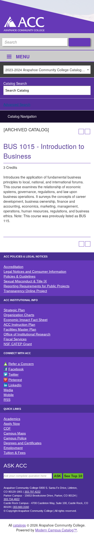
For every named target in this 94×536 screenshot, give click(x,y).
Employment (13, 448)
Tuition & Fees (15, 453)
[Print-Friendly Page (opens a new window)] (81, 131)
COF (7, 428)
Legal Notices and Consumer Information (35, 271)
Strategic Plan (14, 310)
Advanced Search (16, 104)
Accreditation (13, 267)
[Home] (24, 23)
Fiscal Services (15, 339)
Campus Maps (15, 433)
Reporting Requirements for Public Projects (36, 286)
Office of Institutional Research (27, 334)
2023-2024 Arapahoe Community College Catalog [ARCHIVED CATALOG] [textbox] (47, 69)
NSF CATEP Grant (18, 344)
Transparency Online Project (25, 291)
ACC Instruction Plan (19, 324)
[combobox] (47, 69)
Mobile (9, 395)
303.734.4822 (12, 499)
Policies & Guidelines (19, 276)
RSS (7, 400)
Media (8, 390)
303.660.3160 (21, 506)
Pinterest (15, 380)
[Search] (86, 90)
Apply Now (12, 424)
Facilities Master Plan (20, 329)
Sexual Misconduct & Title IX (25, 281)
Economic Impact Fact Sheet (25, 320)
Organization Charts (19, 315)
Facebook (16, 369)
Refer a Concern (21, 364)
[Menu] (9, 57)
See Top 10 (73, 476)
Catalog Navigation (22, 116)
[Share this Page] (75, 131)
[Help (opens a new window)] (87, 131)
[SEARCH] (79, 42)
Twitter (13, 374)
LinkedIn (14, 385)
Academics (12, 419)
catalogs (19, 525)
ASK (57, 476)
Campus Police (15, 438)
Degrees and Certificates (22, 443)
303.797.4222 (32, 491)
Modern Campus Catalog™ (56, 530)
